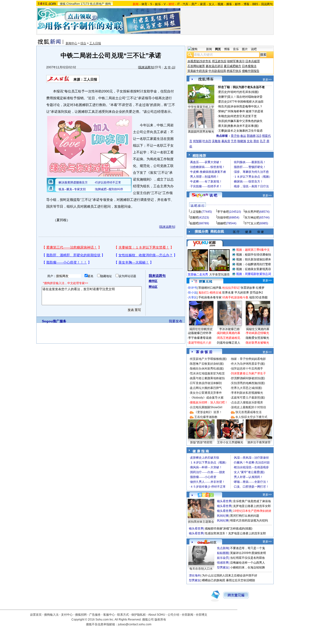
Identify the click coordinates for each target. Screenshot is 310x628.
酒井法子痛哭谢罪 (259, 442)
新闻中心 (71, 43)
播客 (229, 4)
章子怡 (235, 135)
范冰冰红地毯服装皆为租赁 (207, 373)
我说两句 (267, 4)
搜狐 (63, 4)
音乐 (236, 49)
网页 (218, 49)
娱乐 (158, 4)
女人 (212, 4)
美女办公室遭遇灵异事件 (206, 392)
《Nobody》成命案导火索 (207, 397)
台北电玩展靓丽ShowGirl (206, 407)
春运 (243, 135)
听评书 (192, 287)
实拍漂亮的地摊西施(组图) (248, 383)
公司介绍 (173, 614)
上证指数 (196, 211)
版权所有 (160, 619)
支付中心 (67, 614)
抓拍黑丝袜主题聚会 (201, 521)
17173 (85, 4)
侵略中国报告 (250, 71)
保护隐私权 (138, 614)
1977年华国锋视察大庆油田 (246, 101)
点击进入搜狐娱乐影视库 (247, 402)
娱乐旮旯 (223, 558)
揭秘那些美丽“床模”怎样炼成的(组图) (228, 528)
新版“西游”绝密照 (201, 442)
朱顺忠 (222, 116)
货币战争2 (256, 292)
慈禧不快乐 (234, 71)
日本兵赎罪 (252, 61)
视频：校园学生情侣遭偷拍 (253, 254)
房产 (194, 4)
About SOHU (156, 614)
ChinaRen (73, 4)
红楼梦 (260, 287)
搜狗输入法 (51, 614)
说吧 (254, 49)
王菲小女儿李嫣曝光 (230, 442)
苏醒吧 (194, 217)
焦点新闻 (223, 548)
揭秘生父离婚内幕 (257, 329)
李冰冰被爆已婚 (229, 329)
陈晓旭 (241, 141)
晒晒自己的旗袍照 (213, 580)
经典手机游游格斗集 (235, 297)
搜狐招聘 (81, 614)
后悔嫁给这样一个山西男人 (247, 562)
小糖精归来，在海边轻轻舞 (247, 567)
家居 (203, 4)
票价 (256, 141)
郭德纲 (251, 135)
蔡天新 (222, 126)
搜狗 (108, 4)
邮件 (238, 4)
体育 (144, 4)
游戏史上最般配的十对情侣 (248, 407)
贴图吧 (194, 223)
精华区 (153, 281)
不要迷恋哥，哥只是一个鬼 (247, 548)
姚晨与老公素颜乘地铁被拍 (207, 378)
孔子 (263, 141)
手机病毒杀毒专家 (210, 297)
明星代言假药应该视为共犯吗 (249, 520)
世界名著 (228, 292)
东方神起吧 (252, 217)
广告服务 (95, 614)
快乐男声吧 (252, 211)
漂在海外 (195, 575)
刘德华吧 (223, 217)
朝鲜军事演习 (236, 61)
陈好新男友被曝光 (257, 342)
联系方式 (123, 614)
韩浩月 (222, 106)
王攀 (221, 130)
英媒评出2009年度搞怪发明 (248, 553)
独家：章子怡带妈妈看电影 (248, 359)
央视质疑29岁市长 (199, 61)
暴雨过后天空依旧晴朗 (240, 580)
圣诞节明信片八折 (199, 342)
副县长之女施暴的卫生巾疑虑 (244, 130)
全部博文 (201, 614)
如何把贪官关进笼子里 (242, 116)
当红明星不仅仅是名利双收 (247, 558)
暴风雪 (225, 141)
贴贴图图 (223, 553)
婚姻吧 (221, 223)
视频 (220, 4)
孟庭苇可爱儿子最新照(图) (248, 397)
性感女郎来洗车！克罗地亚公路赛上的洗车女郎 (235, 533)
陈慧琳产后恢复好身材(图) (207, 363)
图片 (245, 49)
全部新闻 (187, 614)
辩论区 (153, 286)
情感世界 (223, 562)
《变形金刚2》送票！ (208, 412)
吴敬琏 (216, 141)
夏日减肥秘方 (232, 66)
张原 (221, 121)
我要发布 (175, 321)
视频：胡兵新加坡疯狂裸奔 (253, 259)
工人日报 (95, 43)
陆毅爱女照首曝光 (257, 338)
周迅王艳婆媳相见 (228, 338)
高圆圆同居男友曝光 (201, 131)
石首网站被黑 (196, 66)
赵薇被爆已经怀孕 (199, 333)
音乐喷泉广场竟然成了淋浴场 (252, 501)
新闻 (209, 49)
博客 (246, 4)
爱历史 (222, 92)
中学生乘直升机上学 (201, 107)
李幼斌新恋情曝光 (257, 333)
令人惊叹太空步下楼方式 (251, 417)
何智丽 (197, 141)
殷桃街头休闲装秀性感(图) (207, 368)
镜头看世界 (224, 501)
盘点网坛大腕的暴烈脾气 (206, 388)
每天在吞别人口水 (201, 568)
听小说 (192, 292)
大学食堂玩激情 (219, 274)
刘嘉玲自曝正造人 (228, 342)
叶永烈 (206, 141)
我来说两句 (146, 67)
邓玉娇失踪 (219, 61)
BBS (255, 4)
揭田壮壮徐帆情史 (201, 329)
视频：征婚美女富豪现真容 (253, 269)
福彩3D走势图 (258, 297)
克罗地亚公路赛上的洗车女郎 (252, 506)
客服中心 (109, 614)
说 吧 (213, 195)
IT (178, 4)
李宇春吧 (223, 211)
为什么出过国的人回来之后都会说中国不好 (229, 575)
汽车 (185, 4)
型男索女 (223, 567)
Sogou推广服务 (54, 321)
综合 (83, 43)
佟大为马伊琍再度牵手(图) (248, 363)
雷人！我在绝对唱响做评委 (245, 96)
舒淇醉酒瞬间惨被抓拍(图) (248, 378)
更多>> (267, 79)
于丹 (234, 141)
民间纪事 (223, 515)
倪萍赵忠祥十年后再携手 (247, 368)
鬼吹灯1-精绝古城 (209, 292)
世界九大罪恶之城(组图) (246, 388)
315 (258, 135)
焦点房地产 (97, 4)
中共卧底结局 (217, 71)
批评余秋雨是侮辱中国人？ (245, 106)
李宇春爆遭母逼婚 (199, 338)
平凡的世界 (241, 292)
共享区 (192, 297)
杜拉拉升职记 (231, 287)
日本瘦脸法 (249, 66)
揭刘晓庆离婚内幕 (228, 333)
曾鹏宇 (222, 96)
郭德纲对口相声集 (210, 287)
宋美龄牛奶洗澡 (197, 71)
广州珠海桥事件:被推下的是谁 (244, 111)
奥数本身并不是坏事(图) (243, 126)
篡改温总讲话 (214, 66)
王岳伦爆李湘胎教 (205, 417)
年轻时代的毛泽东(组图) (243, 92)
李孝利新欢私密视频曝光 (247, 392)
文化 (250, 141)
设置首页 (36, 614)
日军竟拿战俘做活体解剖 (206, 383)
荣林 (221, 111)
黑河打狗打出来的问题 (244, 515)
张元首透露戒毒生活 (248, 412)
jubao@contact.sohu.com (134, 624)
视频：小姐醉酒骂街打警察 (253, 264)
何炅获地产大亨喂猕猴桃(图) (208, 359)
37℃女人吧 (252, 223)
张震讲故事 (247, 287)
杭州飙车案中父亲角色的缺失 (244, 121)
